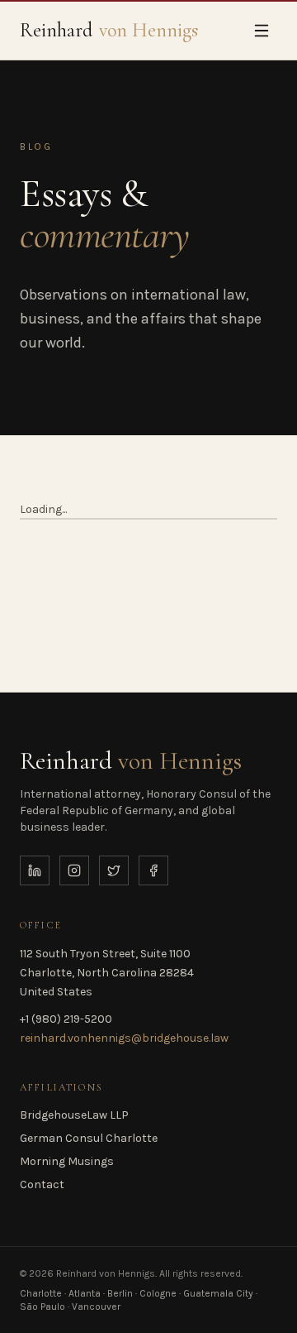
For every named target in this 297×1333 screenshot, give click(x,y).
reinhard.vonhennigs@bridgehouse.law (124, 1038)
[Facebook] (153, 870)
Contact (42, 1184)
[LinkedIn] (35, 870)
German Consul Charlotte (89, 1138)
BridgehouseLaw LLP (74, 1115)
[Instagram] (74, 870)
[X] (114, 870)
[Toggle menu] (261, 30)
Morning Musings (67, 1161)
